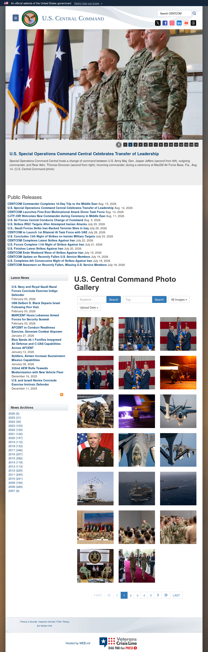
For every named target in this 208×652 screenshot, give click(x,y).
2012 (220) (16, 470)
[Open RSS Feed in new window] (61, 394)
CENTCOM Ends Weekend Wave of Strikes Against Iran (45, 252)
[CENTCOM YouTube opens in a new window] (186, 23)
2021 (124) (16, 434)
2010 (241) (16, 478)
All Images (178, 299)
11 (176, 144)
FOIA (58, 621)
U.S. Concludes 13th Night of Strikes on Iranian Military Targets (51, 236)
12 (181, 144)
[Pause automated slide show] (119, 144)
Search (113, 299)
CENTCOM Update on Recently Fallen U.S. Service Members (49, 256)
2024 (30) (15, 421)
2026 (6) (14, 413)
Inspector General (46, 621)
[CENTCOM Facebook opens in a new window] (165, 23)
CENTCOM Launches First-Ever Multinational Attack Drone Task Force (56, 212)
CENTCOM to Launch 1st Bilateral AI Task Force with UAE (47, 232)
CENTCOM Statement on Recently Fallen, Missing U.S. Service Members (57, 265)
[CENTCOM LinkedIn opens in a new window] (179, 23)
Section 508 (46, 625)
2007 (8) (14, 491)
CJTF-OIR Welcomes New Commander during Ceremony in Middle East (56, 216)
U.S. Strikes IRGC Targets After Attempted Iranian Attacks (47, 224)
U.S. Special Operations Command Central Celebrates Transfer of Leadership (84, 153)
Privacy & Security (28, 621)
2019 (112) (16, 442)
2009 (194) (16, 483)
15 (196, 144)
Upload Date (88, 307)
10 (171, 144)
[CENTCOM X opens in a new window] (158, 23)
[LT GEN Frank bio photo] (95, 450)
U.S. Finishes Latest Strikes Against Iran (35, 248)
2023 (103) (16, 426)
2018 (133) (16, 446)
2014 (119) (16, 462)
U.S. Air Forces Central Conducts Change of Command (45, 220)
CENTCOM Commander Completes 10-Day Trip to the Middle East (53, 204)
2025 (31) (15, 417)
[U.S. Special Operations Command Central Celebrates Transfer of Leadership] (104, 84)
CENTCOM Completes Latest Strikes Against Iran (41, 240)
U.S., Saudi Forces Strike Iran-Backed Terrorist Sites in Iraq (48, 228)
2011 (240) (16, 474)
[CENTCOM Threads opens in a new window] (193, 23)
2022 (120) (16, 430)
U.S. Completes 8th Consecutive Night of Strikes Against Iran (50, 261)
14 (191, 144)
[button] (88, 3)
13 (186, 144)
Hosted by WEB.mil (78, 643)
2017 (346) (16, 450)
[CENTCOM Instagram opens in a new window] (172, 23)
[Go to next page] (158, 595)
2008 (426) (16, 487)
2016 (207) (16, 454)
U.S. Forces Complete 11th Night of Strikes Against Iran (46, 244)
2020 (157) (16, 438)
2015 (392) (16, 458)
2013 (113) (16, 466)
